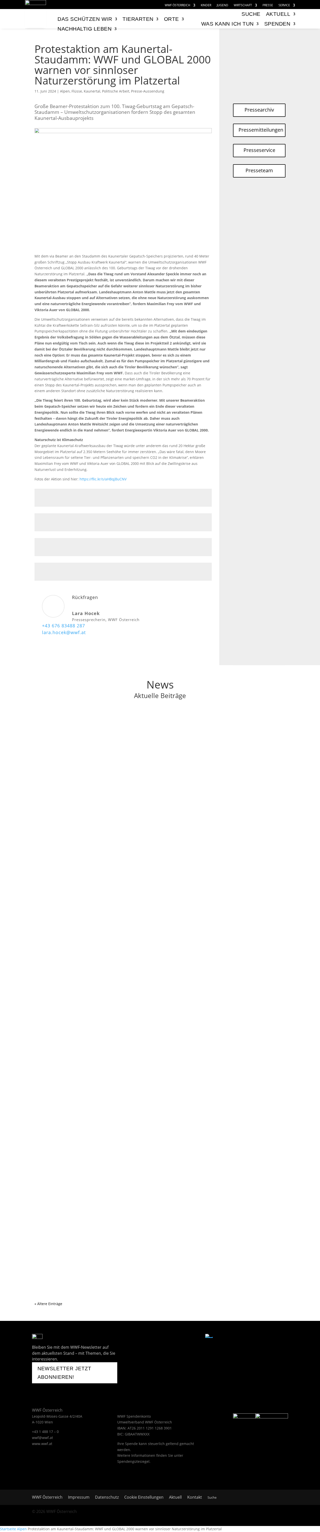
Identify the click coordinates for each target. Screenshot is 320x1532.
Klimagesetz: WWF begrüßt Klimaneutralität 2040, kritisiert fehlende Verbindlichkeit (127, 987)
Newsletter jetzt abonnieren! (64, 1373)
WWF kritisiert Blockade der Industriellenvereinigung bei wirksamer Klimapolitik (123, 1053)
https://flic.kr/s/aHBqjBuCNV (103, 479)
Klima (70, 730)
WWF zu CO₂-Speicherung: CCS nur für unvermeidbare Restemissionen (114, 723)
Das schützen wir (85, 19)
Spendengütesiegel (133, 1461)
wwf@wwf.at (42, 1437)
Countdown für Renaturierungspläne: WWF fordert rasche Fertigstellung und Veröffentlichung (138, 1251)
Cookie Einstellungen (144, 1497)
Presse (267, 5)
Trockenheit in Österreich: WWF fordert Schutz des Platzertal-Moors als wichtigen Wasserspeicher (142, 1119)
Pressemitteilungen (260, 129)
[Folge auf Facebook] (145, 1337)
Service (284, 5)
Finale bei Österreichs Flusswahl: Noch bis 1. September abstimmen (111, 789)
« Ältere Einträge (48, 1303)
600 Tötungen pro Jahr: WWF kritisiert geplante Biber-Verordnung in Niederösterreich (129, 921)
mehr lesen (49, 750)
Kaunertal (92, 91)
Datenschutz (107, 1497)
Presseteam (259, 170)
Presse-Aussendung (147, 91)
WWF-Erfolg (140, 862)
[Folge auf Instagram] (171, 1337)
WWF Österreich (177, 5)
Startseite (8, 1528)
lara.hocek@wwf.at (64, 632)
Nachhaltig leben (85, 29)
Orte (171, 19)
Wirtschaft (243, 5)
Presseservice (259, 150)
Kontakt (194, 1497)
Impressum (79, 1497)
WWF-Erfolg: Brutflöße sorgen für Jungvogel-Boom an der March (107, 855)
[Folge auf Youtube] (157, 1337)
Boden (71, 1192)
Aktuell (278, 14)
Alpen (65, 91)
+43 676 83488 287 (63, 626)
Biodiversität (87, 862)
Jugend (222, 5)
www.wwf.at (42, 1443)
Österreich (86, 730)
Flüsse (77, 91)
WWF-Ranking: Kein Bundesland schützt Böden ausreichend (102, 1185)
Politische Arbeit (115, 91)
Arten (70, 862)
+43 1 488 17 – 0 (45, 1431)
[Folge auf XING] (183, 1337)
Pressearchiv (259, 109)
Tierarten (138, 19)
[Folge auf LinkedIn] (196, 1337)
